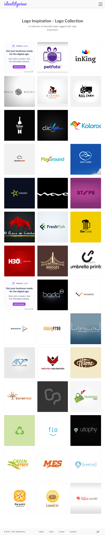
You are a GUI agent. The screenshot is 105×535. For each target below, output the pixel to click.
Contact (62, 532)
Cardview (73, 532)
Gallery (41, 532)
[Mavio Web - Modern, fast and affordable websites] (19, 57)
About (51, 532)
